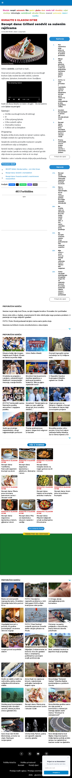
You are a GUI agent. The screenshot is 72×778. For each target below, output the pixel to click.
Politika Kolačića (9, 763)
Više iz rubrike (36, 445)
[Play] (9, 99)
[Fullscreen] (39, 99)
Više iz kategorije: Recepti (36, 528)
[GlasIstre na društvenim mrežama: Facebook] (23, 754)
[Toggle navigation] (2, 3)
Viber (29, 184)
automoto (21, 10)
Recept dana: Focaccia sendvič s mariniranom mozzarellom (22, 178)
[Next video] (14, 99)
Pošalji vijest (34, 765)
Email (35, 184)
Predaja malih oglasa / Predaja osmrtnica (26, 771)
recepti (13, 10)
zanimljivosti (26, 13)
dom (43, 10)
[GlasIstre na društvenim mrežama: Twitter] (32, 754)
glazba (38, 10)
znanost (49, 13)
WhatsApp (23, 184)
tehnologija (15, 13)
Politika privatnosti (28, 763)
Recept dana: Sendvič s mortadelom (19, 173)
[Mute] (19, 99)
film (27, 10)
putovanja (57, 13)
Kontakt (21, 765)
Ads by (38, 101)
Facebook (12, 184)
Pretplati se (56, 772)
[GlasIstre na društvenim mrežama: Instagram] (49, 754)
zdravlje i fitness (38, 13)
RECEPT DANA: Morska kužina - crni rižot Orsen (23, 169)
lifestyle (6, 10)
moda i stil (50, 10)
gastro (32, 10)
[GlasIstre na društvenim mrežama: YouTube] (40, 754)
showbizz (59, 10)
